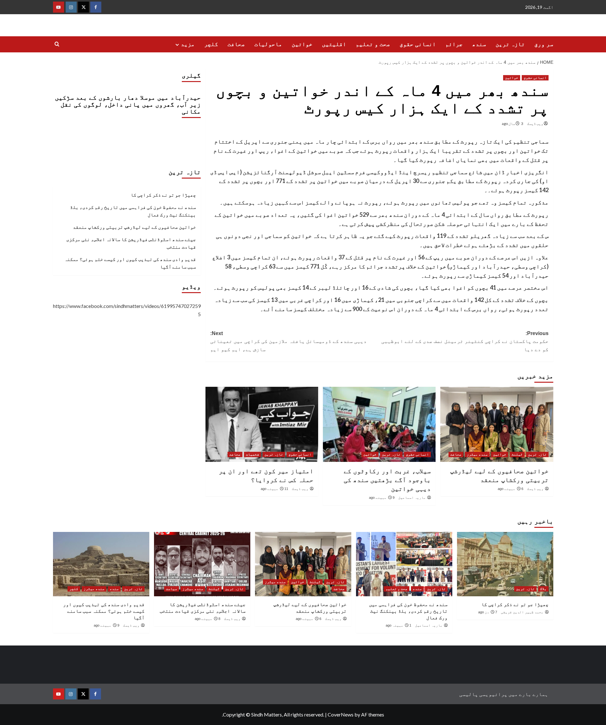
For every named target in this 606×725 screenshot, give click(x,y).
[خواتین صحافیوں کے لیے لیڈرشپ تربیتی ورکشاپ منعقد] (496, 424)
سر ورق (543, 44)
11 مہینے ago (274, 489)
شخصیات (252, 454)
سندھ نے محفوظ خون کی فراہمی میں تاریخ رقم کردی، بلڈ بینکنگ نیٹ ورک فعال (133, 210)
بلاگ (543, 589)
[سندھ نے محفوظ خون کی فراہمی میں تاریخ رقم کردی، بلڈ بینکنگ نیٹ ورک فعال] (404, 564)
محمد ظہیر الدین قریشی (522, 612)
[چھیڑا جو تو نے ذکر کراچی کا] (505, 564)
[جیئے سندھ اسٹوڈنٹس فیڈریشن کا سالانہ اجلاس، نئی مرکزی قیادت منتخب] (202, 564)
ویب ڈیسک (535, 123)
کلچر (211, 44)
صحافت (236, 44)
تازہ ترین (510, 44)
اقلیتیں (334, 44)
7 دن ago (487, 612)
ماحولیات (268, 44)
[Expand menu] (177, 44)
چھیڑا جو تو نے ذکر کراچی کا (163, 194)
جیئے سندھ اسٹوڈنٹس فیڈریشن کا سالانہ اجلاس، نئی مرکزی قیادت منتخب (131, 243)
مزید (188, 44)
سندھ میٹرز (477, 454)
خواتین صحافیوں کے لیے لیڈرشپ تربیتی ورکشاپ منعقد (134, 227)
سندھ (479, 44)
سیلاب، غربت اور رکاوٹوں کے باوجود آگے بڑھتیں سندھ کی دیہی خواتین (387, 480)
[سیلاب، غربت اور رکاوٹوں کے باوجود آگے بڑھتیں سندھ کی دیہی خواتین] (379, 424)
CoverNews (341, 714)
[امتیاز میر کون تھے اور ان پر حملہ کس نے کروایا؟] (261, 424)
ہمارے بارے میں (528, 694)
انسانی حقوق (418, 44)
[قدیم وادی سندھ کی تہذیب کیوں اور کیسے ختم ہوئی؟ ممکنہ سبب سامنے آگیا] (101, 564)
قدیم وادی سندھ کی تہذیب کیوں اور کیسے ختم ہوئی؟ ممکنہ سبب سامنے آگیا (130, 262)
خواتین (302, 44)
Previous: (465, 341)
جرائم (454, 44)
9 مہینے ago (382, 497)
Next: (288, 341)
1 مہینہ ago (398, 625)
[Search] (57, 44)
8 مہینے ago (207, 619)
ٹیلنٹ (517, 454)
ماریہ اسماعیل (412, 497)
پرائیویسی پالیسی (483, 694)
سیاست (171, 589)
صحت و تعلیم (373, 44)
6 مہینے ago (510, 489)
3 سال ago (512, 123)
